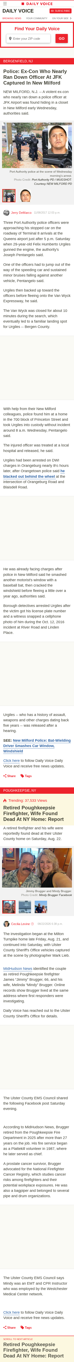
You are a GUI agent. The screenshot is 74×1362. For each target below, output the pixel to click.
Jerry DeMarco (21, 212)
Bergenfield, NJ (18, 61)
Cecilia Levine (20, 924)
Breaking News (11, 18)
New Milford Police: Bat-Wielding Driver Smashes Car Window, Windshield (37, 745)
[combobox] (28, 38)
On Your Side (60, 18)
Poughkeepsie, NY (19, 790)
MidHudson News (17, 969)
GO (62, 38)
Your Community (36, 18)
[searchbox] (31, 38)
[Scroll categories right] (70, 18)
